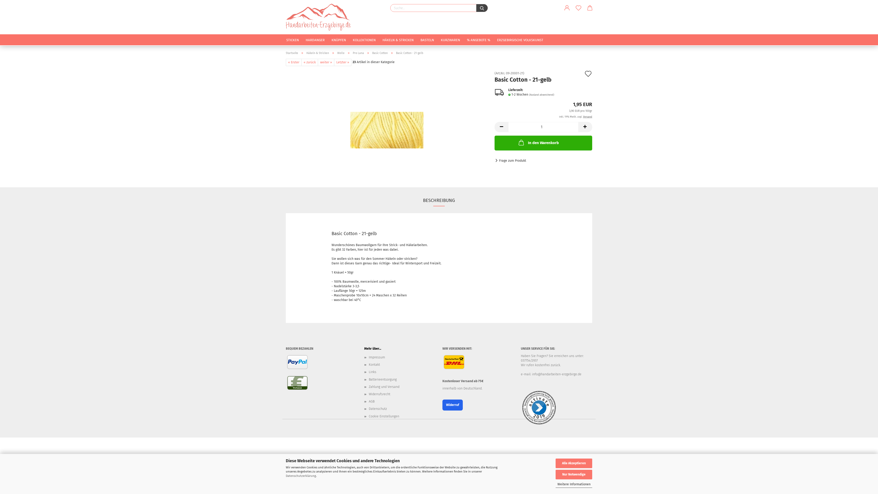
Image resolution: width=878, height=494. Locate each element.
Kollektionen (364, 40)
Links (372, 372)
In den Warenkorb (543, 142)
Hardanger (315, 40)
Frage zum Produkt (512, 161)
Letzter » (342, 62)
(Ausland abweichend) (541, 94)
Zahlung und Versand (384, 387)
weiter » (326, 62)
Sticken (292, 40)
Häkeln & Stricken (398, 40)
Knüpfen (339, 40)
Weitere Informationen (574, 484)
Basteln (427, 40)
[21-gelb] (386, 123)
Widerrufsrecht (379, 394)
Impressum (377, 357)
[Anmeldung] (567, 8)
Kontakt (374, 365)
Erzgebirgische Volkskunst (520, 40)
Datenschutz (378, 409)
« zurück (310, 62)
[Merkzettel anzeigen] (578, 8)
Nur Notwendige (574, 474)
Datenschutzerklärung (301, 476)
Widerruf (452, 405)
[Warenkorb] (590, 8)
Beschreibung (439, 200)
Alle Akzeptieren (574, 463)
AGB (372, 401)
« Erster (293, 62)
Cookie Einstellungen (384, 416)
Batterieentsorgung (383, 379)
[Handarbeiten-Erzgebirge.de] (320, 17)
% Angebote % (478, 40)
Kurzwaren (450, 40)
